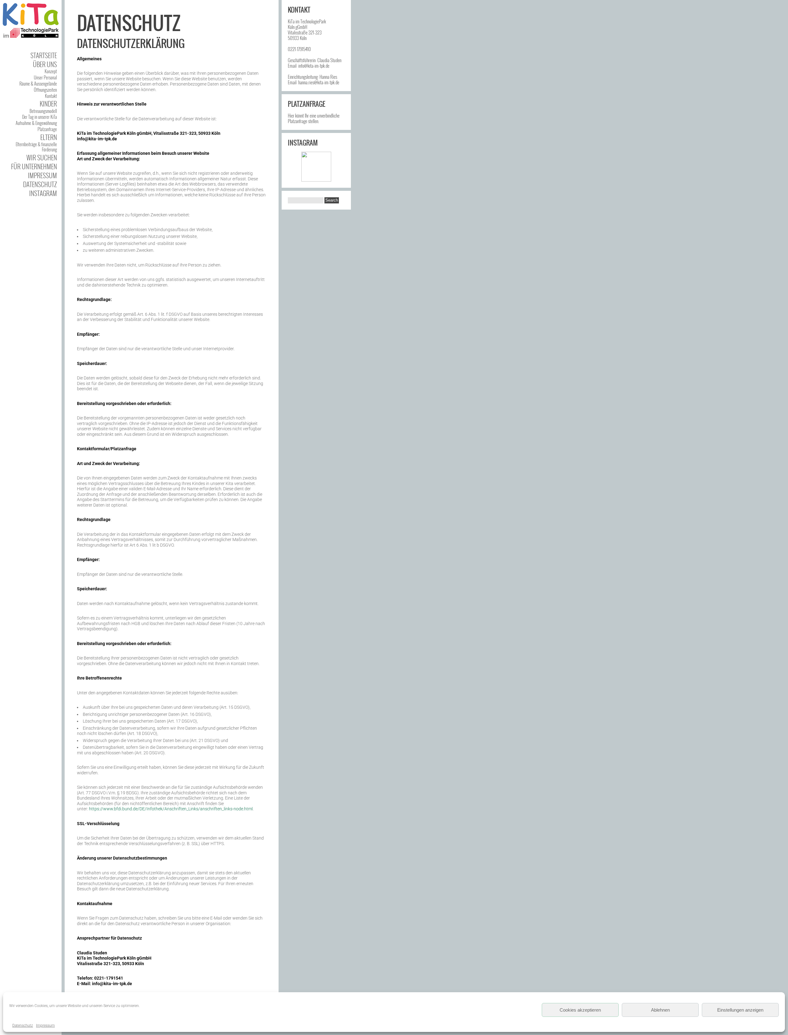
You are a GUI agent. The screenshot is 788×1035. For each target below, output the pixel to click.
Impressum (45, 1025)
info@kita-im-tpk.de (313, 65)
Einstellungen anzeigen (740, 1010)
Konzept (51, 71)
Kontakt (51, 96)
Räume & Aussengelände (38, 83)
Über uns (45, 64)
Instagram (43, 193)
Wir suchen (41, 157)
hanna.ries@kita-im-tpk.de (318, 82)
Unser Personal (45, 77)
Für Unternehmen (34, 166)
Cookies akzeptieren (580, 1010)
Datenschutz (22, 1025)
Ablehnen (660, 1010)
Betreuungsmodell (43, 111)
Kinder (48, 103)
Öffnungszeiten (45, 89)
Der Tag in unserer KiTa (39, 117)
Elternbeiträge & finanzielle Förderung (36, 147)
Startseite (43, 55)
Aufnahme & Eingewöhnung (36, 123)
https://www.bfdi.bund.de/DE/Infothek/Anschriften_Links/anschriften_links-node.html (171, 808)
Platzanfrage (47, 129)
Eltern (48, 137)
